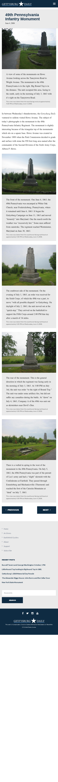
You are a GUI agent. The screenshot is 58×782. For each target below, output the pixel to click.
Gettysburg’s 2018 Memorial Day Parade (18, 574)
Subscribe (8, 551)
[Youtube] (37, 613)
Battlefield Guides (11, 538)
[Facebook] (23, 613)
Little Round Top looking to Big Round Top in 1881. (22, 569)
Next (46, 510)
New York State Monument (12, 582)
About (6, 542)
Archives (7, 533)
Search (12, 600)
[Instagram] (32, 613)
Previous (13, 510)
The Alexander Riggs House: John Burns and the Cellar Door (26, 578)
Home (6, 529)
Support (7, 546)
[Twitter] (27, 613)
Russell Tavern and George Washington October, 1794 (23, 565)
